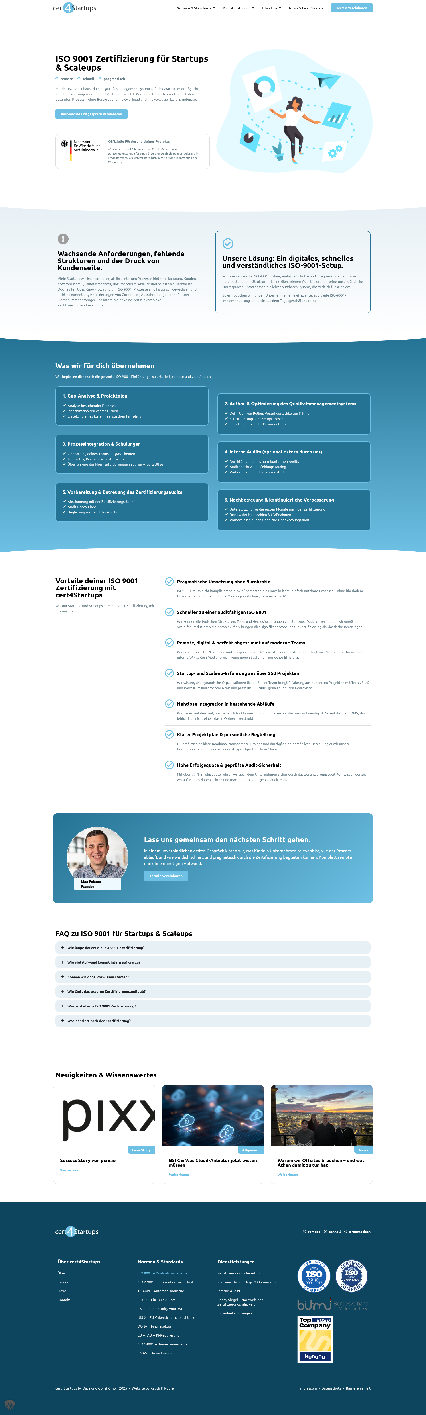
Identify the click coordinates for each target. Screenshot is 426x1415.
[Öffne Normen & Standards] (214, 7)
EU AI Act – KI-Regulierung (158, 1335)
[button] (10, 1405)
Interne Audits (228, 1290)
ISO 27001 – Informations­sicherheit (165, 1282)
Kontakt (64, 1299)
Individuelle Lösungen (234, 1313)
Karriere (64, 1282)
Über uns (65, 1273)
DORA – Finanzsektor (154, 1326)
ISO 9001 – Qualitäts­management (164, 1273)
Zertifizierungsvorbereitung (239, 1273)
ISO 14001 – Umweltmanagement (164, 1344)
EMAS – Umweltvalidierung (159, 1353)
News (62, 1290)
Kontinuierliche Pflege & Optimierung (247, 1282)
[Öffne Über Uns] (280, 7)
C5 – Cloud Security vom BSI (160, 1308)
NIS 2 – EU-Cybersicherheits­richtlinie (166, 1317)
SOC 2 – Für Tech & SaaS (157, 1299)
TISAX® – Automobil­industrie (161, 1290)
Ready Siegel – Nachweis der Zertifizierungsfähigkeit (240, 1301)
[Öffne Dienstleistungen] (253, 7)
